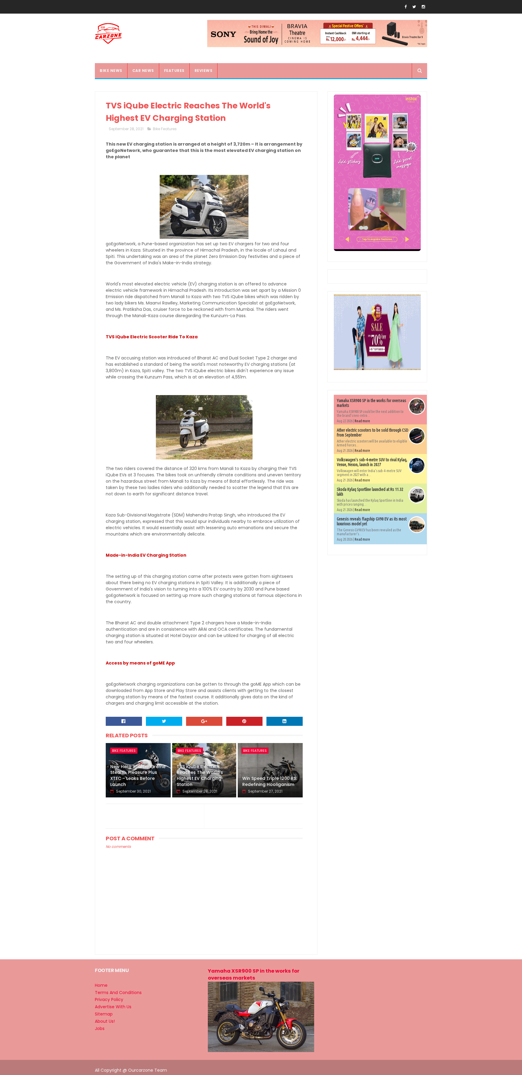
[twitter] (414, 7)
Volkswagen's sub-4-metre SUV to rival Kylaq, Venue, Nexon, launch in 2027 (372, 462)
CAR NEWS (143, 70)
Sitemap (104, 1014)
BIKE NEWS (111, 70)
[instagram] (423, 7)
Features (174, 70)
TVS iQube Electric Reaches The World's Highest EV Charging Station (200, 775)
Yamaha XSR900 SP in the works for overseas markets (253, 974)
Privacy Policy (109, 999)
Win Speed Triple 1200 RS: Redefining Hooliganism (269, 781)
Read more (362, 421)
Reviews (204, 70)
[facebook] (405, 7)
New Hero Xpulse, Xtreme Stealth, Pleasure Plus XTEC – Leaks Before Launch (138, 775)
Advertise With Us (113, 1007)
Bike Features (165, 128)
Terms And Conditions (118, 993)
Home (101, 985)
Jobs (100, 1028)
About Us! (105, 1021)
